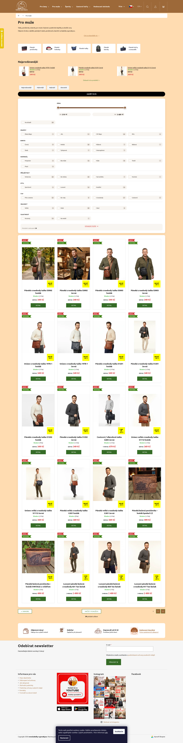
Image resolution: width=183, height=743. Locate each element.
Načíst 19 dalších (91, 611)
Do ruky (75, 198)
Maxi (110, 208)
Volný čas (39, 177)
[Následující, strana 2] (158, 611)
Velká (39, 208)
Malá (75, 208)
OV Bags (110, 134)
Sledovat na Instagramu (111, 722)
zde (106, 732)
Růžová (110, 144)
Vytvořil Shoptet (159, 737)
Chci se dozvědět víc (91, 35)
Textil (146, 161)
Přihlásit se (113, 662)
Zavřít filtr (91, 94)
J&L (75, 134)
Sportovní (39, 187)
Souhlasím (119, 731)
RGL (146, 134)
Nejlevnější (40, 87)
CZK (138, 6)
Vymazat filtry (90, 226)
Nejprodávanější (26, 87)
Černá (39, 144)
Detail (38, 305)
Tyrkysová (75, 150)
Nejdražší (52, 87)
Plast (39, 166)
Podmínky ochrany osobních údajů (31, 688)
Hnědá (75, 144)
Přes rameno (39, 198)
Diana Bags (39, 134)
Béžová (146, 144)
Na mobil (75, 218)
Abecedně (64, 87)
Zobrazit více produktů (90, 80)
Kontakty (23, 690)
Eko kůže (75, 161)
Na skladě (39, 122)
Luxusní (75, 187)
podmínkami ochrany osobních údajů (141, 655)
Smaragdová (110, 150)
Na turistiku (110, 177)
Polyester (39, 161)
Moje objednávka (25, 678)
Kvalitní (110, 187)
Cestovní (146, 198)
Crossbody (110, 198)
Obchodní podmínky (26, 685)
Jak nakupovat (24, 683)
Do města (75, 177)
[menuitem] (44, 6)
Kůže (110, 161)
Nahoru (26, 611)
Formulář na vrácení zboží (28, 693)
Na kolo (146, 177)
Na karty (39, 218)
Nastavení (64, 738)
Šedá (39, 150)
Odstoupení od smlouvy (27, 680)
